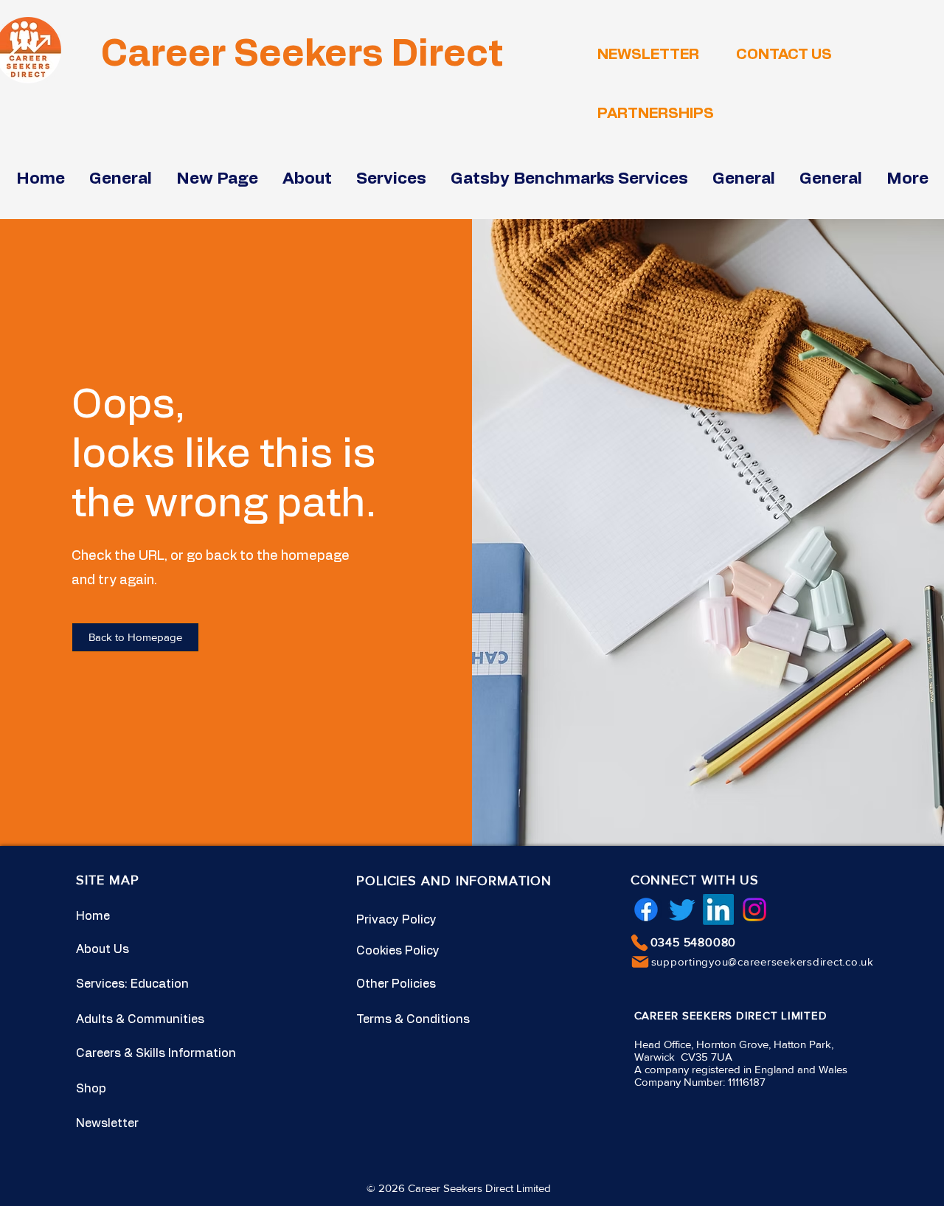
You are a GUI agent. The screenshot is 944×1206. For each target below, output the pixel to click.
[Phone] (639, 942)
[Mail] (640, 961)
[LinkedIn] (718, 909)
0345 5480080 (693, 942)
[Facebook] (646, 909)
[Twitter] (682, 909)
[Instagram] (754, 909)
